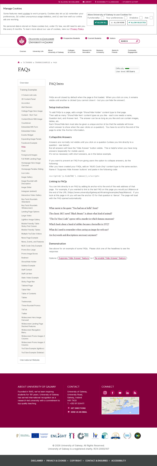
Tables (24, 297)
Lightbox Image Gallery (30, 219)
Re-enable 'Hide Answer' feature (110, 258)
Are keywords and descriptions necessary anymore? (73, 235)
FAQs (23, 147)
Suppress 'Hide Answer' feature (74, 258)
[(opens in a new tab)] (32, 437)
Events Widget (27, 135)
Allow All (102, 23)
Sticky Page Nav (28, 282)
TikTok (24, 309)
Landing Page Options (30, 212)
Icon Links (25, 173)
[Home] (19, 62)
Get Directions (78, 408)
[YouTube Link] (120, 392)
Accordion (25, 103)
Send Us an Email (79, 412)
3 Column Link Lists (29, 95)
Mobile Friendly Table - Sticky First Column (30, 225)
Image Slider (26, 187)
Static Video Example (30, 278)
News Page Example (29, 238)
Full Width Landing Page (31, 159)
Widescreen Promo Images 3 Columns (33, 343)
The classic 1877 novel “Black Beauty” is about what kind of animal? (80, 213)
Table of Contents (28, 293)
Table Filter (26, 290)
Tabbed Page (27, 285)
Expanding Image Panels (31, 139)
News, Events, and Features (32, 242)
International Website (29, 360)
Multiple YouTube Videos (31, 234)
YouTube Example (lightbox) (32, 348)
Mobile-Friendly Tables (30, 230)
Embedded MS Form (29, 127)
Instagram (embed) (29, 191)
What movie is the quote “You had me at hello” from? (73, 208)
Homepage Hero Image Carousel (30, 164)
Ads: (147, 17)
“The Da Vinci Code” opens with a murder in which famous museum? (81, 219)
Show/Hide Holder (28, 262)
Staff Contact (26, 270)
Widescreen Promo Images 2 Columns (33, 337)
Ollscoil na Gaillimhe (70, 2)
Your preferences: (114, 17)
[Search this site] (137, 41)
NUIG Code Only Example (31, 246)
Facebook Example (29, 143)
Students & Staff (130, 2)
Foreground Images (29, 155)
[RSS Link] (134, 392)
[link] (32, 435)
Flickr (23, 151)
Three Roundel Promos (30, 305)
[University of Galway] (35, 40)
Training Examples (42, 62)
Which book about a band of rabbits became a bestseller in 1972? (79, 224)
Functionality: (94, 17)
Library (88, 2)
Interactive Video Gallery (31, 195)
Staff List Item (26, 274)
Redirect (24, 258)
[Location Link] (120, 413)
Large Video (26, 216)
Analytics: (133, 17)
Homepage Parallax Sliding (32, 169)
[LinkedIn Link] (127, 392)
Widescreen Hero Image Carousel (31, 318)
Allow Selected (138, 23)
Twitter (24, 313)
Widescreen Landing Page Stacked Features (32, 325)
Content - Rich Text (29, 115)
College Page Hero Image (32, 111)
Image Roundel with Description (29, 182)
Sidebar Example (28, 266)
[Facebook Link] (112, 392)
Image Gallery (27, 177)
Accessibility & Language (108, 2)
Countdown (26, 123)
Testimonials (26, 301)
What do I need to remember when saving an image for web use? (79, 230)
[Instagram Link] (105, 392)
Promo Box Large (28, 250)
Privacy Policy (77, 29)
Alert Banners (26, 107)
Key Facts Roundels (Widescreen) (29, 206)
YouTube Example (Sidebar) (32, 352)
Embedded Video (28, 131)
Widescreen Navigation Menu (30, 331)
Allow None (119, 23)
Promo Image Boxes (29, 254)
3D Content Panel (28, 99)
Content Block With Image (31, 119)
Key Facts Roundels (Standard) (29, 200)
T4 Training (27, 62)
